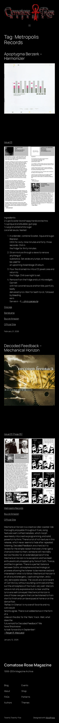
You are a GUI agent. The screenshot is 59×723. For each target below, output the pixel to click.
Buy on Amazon (11, 318)
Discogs (8, 307)
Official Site (10, 324)
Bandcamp (9, 312)
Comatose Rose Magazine (27, 665)
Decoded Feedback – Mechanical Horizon (23, 348)
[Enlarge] (51, 150)
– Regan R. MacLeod (14, 632)
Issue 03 (8, 142)
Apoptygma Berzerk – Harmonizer (23, 56)
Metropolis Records (13, 508)
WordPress (50, 717)
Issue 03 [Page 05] (13, 434)
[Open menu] (29, 25)
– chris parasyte (29, 301)
